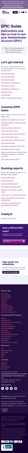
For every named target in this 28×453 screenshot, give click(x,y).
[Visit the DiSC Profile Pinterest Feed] (7, 388)
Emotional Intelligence (7, 328)
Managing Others (6, 324)
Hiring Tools (4, 352)
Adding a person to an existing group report (13, 195)
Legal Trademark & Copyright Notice (15, 424)
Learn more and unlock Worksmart (13, 7)
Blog (2, 348)
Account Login (5, 366)
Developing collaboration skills (9, 334)
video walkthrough (17, 48)
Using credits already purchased (10, 159)
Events (3, 354)
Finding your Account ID (8, 86)
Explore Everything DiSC (8, 312)
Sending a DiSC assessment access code (13, 119)
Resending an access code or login (11, 128)
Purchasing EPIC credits (8, 76)
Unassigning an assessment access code (12, 146)
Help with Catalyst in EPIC (8, 218)
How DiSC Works (6, 296)
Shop (15, 12)
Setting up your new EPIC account (11, 83)
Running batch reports (7, 180)
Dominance (4, 300)
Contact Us (4, 362)
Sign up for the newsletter (10, 272)
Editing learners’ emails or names (10, 149)
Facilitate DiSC (5, 338)
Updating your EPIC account (9, 152)
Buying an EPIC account (8, 73)
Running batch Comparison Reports (11, 187)
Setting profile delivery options (10, 137)
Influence (3, 302)
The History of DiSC (6, 310)
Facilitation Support (6, 350)
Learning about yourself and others (11, 322)
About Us (4, 364)
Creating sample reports (8, 177)
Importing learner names (8, 143)
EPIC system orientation (8, 80)
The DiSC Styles (5, 298)
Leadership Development (8, 326)
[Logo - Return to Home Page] (5, 12)
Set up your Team (6, 336)
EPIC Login (4, 368)
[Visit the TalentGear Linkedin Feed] (16, 388)
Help (2, 356)
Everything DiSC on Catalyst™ (10, 342)
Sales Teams (4, 330)
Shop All (3, 318)
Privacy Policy (6, 424)
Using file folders (6, 95)
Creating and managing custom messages (13, 134)
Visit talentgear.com (21, 405)
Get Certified (5, 340)
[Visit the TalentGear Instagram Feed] (12, 388)
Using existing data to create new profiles (13, 140)
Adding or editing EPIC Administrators (11, 98)
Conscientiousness (6, 306)
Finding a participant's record (9, 131)
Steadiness (4, 304)
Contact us (7, 241)
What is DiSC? (5, 294)
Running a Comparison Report (9, 184)
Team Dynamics (5, 332)
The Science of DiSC (7, 308)
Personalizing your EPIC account (10, 89)
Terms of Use (19, 423)
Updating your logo (6, 92)
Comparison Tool (6, 320)
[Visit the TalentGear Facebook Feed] (3, 388)
